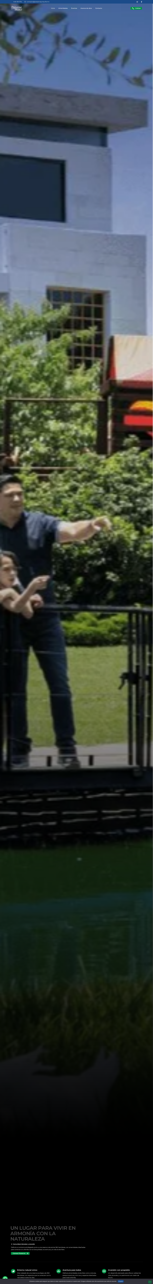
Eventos (74, 8)
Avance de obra (86, 8)
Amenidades (63, 8)
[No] (150, 1281)
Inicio (53, 8)
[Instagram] (138, 2)
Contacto (98, 8)
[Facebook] (141, 2)
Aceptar (120, 1281)
